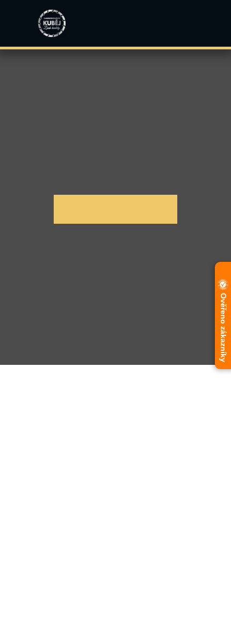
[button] (194, 23)
